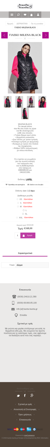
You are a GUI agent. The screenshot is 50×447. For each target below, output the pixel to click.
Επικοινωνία (25, 420)
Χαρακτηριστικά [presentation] (25, 253)
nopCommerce (29, 435)
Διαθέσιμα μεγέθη (25, 196)
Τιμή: (20, 228)
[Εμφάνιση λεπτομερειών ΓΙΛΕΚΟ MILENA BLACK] (7, 102)
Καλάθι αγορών (31, 14)
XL (26, 214)
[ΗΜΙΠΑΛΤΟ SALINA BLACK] (45, 35)
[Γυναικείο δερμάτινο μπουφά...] (4, 35)
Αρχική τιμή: (21, 225)
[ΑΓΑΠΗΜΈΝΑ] (25, 14)
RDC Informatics (42, 438)
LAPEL (29, 179)
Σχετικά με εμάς (25, 404)
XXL (21, 217)
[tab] (25, 253)
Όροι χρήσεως (25, 414)
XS (20, 199)
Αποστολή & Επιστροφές (25, 409)
